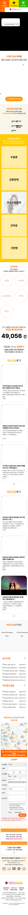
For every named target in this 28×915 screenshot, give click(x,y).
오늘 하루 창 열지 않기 (10, 24)
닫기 (18, 24)
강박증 (14, 225)
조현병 (14, 248)
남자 (10, 776)
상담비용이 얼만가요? (8, 701)
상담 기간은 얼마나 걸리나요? (10, 704)
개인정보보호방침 (13, 889)
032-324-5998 (15, 848)
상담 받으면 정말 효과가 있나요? (11, 698)
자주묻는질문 (21, 888)
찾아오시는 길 (14, 888)
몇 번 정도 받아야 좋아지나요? (10, 695)
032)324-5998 (9, 898)
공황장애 (14, 179)
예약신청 (22, 815)
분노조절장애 (14, 202)
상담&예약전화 (6, 888)
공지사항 (6, 889)
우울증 (14, 157)
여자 (15, 776)
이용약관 (21, 889)
